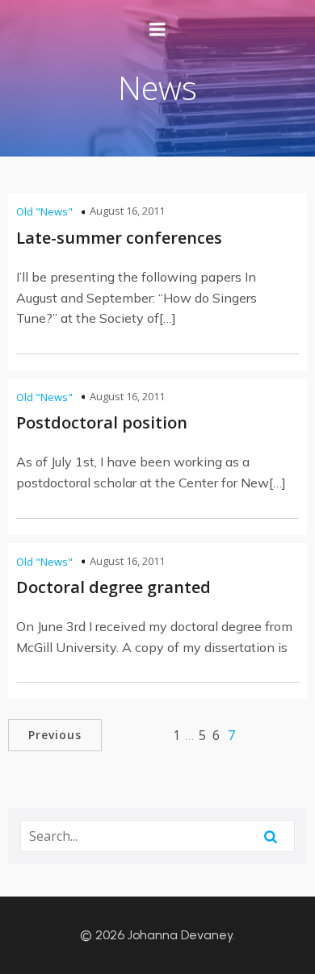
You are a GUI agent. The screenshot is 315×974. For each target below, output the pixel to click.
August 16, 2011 (127, 210)
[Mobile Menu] (157, 30)
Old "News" (44, 211)
